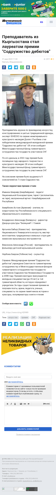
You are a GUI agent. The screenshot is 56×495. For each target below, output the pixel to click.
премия (24, 317)
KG (41, 22)
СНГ (33, 317)
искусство (13, 317)
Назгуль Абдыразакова (12, 62)
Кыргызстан (44, 317)
